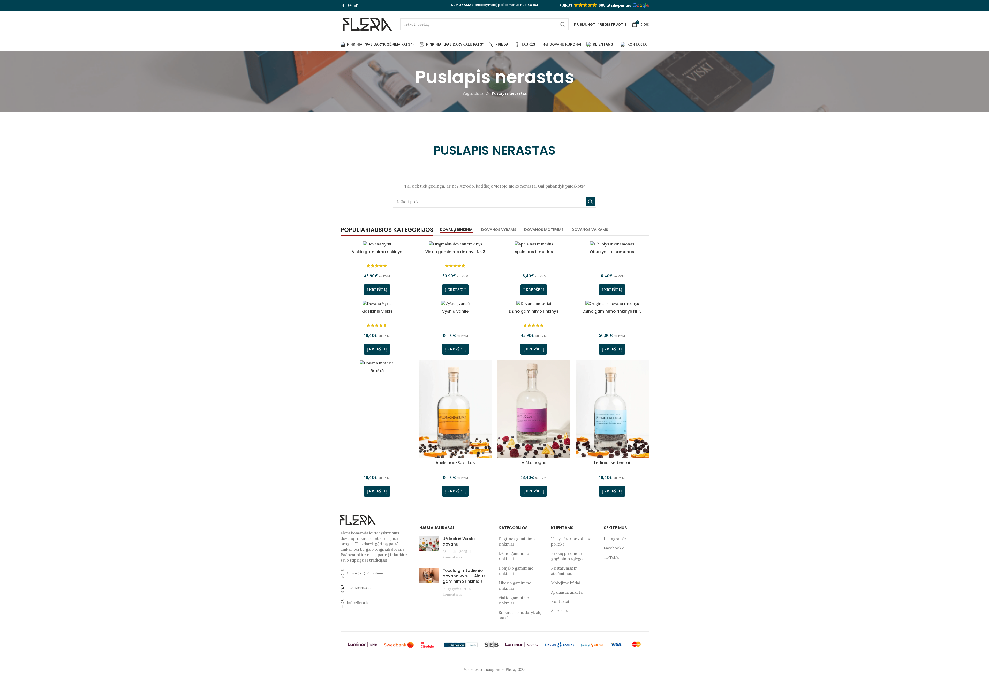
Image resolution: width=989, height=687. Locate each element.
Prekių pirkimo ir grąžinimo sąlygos (567, 556)
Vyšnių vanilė (455, 311)
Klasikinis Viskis (376, 311)
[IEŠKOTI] (563, 24)
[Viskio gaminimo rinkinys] (377, 244)
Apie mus (559, 610)
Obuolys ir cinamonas (612, 252)
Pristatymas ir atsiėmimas (564, 571)
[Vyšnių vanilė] (455, 303)
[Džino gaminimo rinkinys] (533, 303)
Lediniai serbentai (612, 462)
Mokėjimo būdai (565, 582)
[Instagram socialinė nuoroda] (350, 5)
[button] (603, 5)
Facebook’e (614, 548)
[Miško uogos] (533, 408)
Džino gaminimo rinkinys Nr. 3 (612, 311)
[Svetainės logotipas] (368, 23)
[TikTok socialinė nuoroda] (356, 5)
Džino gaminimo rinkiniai (514, 556)
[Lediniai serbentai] (612, 408)
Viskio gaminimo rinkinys (377, 252)
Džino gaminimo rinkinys (533, 311)
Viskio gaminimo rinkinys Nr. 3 (455, 252)
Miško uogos (533, 462)
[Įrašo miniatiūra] (429, 548)
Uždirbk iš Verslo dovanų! (459, 541)
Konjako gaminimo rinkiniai (516, 571)
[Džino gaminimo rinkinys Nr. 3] (612, 303)
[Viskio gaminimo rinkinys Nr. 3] (455, 244)
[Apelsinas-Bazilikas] (455, 408)
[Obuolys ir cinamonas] (612, 244)
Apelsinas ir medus (534, 252)
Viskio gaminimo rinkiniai (514, 600)
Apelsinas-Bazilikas (455, 462)
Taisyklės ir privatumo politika (571, 541)
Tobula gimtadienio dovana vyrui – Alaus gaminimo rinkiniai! (464, 576)
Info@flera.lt (357, 602)
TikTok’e (611, 557)
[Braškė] (377, 363)
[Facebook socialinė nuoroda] (344, 5)
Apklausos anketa (567, 592)
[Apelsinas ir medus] (533, 244)
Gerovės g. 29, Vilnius (365, 573)
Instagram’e (615, 538)
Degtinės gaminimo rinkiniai (517, 541)
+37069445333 (359, 588)
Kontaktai (560, 601)
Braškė (377, 371)
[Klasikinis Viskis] (377, 303)
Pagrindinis (473, 93)
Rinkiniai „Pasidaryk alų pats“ (520, 615)
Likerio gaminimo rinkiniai (515, 585)
